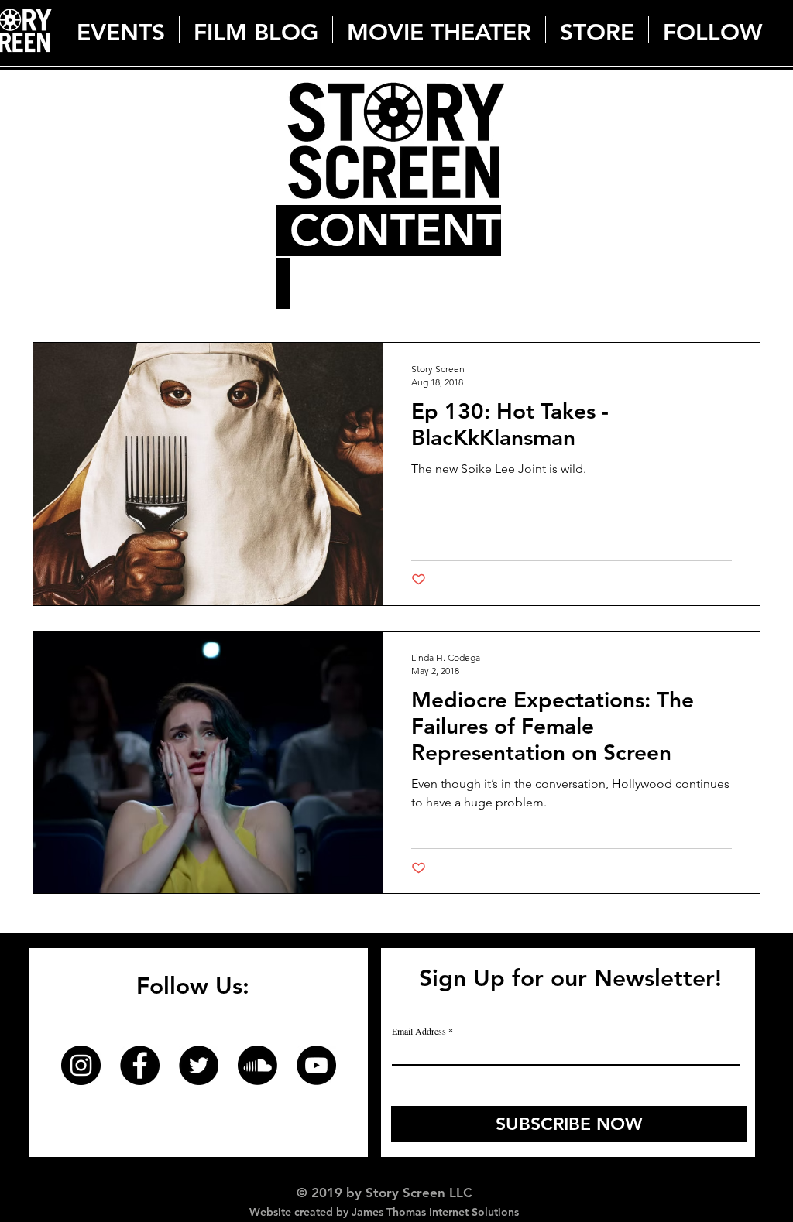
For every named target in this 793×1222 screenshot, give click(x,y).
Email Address (419, 1030)
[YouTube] (316, 1065)
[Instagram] (81, 1065)
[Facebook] (140, 1065)
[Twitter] (198, 1065)
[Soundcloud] (257, 1065)
